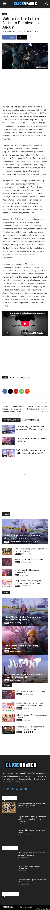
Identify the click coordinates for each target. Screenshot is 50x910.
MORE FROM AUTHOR (30, 420)
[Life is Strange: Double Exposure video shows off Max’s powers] (8, 429)
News (11, 10)
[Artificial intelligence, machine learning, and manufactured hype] (7, 551)
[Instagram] (8, 789)
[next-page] (7, 462)
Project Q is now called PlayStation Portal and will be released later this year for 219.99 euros (32, 819)
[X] (10, 391)
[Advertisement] (25, 87)
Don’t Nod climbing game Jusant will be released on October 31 (23, 675)
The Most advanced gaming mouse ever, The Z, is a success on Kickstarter (13, 409)
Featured (18, 554)
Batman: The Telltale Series (19, 377)
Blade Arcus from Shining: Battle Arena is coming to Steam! (37, 409)
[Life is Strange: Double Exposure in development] (8, 441)
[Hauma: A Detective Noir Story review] (7, 562)
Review (17, 562)
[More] (30, 37)
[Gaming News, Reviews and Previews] (24, 4)
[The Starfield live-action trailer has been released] (9, 834)
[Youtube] (25, 789)
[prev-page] (3, 462)
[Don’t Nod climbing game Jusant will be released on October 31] (8, 453)
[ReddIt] (27, 391)
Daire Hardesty (10, 31)
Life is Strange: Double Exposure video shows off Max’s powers (23, 618)
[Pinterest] (16, 391)
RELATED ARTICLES (11, 420)
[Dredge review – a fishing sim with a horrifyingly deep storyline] (8, 730)
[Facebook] (4, 391)
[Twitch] (17, 789)
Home (4, 10)
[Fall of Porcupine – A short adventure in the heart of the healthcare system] (8, 718)
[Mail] (12, 789)
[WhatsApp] (21, 391)
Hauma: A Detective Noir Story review (29, 559)
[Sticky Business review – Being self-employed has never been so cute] (7, 583)
